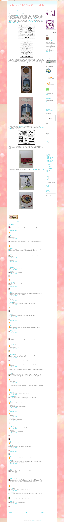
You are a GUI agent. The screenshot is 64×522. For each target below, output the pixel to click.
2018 (47, 143)
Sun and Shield (49, 166)
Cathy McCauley (48, 94)
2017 (47, 144)
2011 (47, 177)
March (48, 172)
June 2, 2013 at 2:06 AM (13, 447)
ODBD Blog (18, 15)
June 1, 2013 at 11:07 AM (13, 277)
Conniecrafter (12, 396)
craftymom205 (12, 344)
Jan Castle (11, 488)
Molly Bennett (47, 196)
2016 (47, 145)
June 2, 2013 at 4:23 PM (13, 495)
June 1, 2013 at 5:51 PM (13, 377)
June (48, 156)
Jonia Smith (47, 186)
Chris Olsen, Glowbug (13, 337)
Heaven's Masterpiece (50, 157)
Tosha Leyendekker (13, 478)
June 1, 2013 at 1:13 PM (13, 312)
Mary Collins (47, 190)
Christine (11, 492)
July (48, 155)
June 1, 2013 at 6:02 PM (13, 387)
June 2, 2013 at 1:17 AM (13, 443)
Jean (11, 314)
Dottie (11, 292)
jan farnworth (12, 330)
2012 (47, 176)
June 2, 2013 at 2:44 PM (13, 490)
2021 (47, 140)
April (48, 171)
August (48, 154)
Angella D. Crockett (49, 40)
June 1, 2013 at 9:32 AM (13, 257)
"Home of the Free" (22, 126)
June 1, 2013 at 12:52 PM (13, 304)
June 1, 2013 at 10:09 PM (13, 428)
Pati (10, 445)
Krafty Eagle (48, 165)
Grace (11, 248)
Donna (11, 271)
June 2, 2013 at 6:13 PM (13, 503)
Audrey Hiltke (12, 282)
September (48, 153)
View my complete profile (49, 51)
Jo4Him (11, 426)
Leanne (11, 259)
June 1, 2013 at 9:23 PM (13, 420)
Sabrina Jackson (12, 354)
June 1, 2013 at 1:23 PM (13, 316)
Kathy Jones (47, 101)
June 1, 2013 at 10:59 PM (13, 432)
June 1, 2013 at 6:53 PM (13, 394)
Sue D (11, 418)
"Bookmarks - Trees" (32, 21)
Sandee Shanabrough (48, 98)
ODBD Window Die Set (14, 22)
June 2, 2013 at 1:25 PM (13, 473)
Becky (11, 240)
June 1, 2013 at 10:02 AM (13, 261)
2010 (47, 178)
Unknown (11, 302)
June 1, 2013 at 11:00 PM (13, 436)
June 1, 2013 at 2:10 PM (13, 348)
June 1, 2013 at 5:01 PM (13, 366)
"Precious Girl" (30, 20)
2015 (47, 146)
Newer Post (10, 512)
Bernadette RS (12, 409)
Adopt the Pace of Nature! (49, 161)
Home (26, 512)
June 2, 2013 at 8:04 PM (13, 507)
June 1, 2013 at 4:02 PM (13, 357)
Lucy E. (11, 441)
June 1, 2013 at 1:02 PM (13, 308)
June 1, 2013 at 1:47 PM (13, 332)
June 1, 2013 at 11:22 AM (13, 286)
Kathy (11, 368)
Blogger (40, 520)
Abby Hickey (47, 184)
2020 (47, 141)
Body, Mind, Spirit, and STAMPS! (26, 4)
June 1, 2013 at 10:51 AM (13, 269)
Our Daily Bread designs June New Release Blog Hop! (50, 168)
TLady (11, 373)
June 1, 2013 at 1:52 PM (13, 336)
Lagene (11, 501)
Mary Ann (11, 401)
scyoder (11, 267)
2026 (47, 134)
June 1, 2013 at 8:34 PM (13, 411)
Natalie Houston (48, 191)
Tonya (11, 244)
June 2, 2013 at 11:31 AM (13, 463)
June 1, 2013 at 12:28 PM (13, 300)
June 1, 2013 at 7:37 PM (13, 403)
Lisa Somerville (48, 109)
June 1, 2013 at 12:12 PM (13, 295)
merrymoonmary (34, 520)
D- (10, 469)
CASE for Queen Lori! (50, 160)
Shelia (11, 254)
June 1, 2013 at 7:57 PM (13, 407)
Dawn (11, 235)
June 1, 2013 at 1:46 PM (13, 328)
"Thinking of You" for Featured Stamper (49, 159)
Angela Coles (47, 185)
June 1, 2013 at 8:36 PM (13, 416)
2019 (47, 142)
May (48, 170)
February (48, 173)
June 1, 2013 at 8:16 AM (13, 230)
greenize (11, 363)
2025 (47, 135)
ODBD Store (31, 17)
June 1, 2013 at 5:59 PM (13, 382)
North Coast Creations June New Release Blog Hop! (50, 164)
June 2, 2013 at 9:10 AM (13, 451)
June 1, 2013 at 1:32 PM (13, 320)
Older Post (42, 512)
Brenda (11, 318)
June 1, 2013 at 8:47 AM (13, 238)
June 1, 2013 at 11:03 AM (13, 273)
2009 (47, 179)
